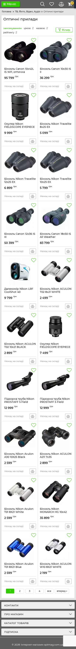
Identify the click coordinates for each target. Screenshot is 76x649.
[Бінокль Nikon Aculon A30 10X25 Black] (20, 437)
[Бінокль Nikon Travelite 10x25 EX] (56, 161)
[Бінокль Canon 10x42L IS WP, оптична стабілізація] (20, 51)
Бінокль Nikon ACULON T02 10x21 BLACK (20, 347)
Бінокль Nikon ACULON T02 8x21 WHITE (55, 292)
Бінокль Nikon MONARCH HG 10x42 (53, 512)
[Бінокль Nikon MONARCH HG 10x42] (56, 492)
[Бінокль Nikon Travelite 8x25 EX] (56, 106)
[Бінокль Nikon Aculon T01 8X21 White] (20, 492)
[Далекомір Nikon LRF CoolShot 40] (20, 272)
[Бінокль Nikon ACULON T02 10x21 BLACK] (20, 327)
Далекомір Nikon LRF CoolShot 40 (18, 292)
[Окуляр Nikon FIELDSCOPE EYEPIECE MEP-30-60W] (20, 106)
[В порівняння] (33, 86)
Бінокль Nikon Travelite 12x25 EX (20, 182)
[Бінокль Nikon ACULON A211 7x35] (56, 437)
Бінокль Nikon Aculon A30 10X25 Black (19, 457)
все (49, 591)
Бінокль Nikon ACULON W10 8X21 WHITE (55, 567)
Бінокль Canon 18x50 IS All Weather (55, 237)
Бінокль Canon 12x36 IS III (19, 237)
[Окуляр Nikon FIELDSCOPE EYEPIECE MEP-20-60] (56, 327)
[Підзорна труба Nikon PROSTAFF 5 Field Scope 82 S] (56, 382)
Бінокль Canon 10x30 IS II (55, 72)
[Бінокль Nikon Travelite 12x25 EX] (20, 161)
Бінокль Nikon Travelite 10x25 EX (55, 182)
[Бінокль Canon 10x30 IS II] (56, 51)
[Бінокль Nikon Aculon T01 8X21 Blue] (20, 547)
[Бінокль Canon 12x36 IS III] (20, 216)
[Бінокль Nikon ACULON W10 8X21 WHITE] (56, 547)
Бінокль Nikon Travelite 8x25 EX (55, 127)
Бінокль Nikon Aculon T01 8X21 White (19, 512)
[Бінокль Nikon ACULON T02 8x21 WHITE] (56, 272)
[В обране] (33, 40)
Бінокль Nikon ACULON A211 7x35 (55, 457)
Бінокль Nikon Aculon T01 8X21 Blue (19, 567)
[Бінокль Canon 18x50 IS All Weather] (56, 216)
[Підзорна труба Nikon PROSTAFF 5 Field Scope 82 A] (20, 382)
